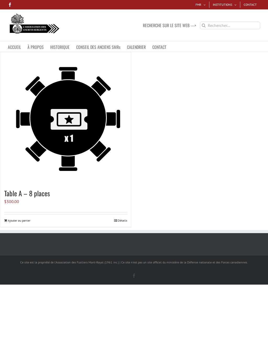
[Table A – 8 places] (65, 117)
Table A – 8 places (27, 193)
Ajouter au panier (19, 220)
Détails (122, 220)
